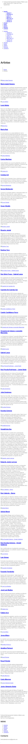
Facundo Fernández (7, 572)
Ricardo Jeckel (6, 230)
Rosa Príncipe (5, 661)
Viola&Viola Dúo (6, 429)
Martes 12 (9, 17)
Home (5, 69)
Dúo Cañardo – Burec (8, 493)
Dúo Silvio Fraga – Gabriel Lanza (12, 274)
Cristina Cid (5, 175)
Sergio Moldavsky (7, 189)
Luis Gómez (5, 557)
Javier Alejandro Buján (8, 686)
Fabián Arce (5, 613)
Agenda (5, 11)
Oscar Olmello (5, 206)
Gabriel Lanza (5, 353)
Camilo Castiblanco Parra (9, 312)
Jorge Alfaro (5, 635)
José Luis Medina (7, 590)
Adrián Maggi (5, 512)
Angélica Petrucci (7, 648)
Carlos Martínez (6, 159)
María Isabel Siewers (8, 84)
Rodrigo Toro (5, 250)
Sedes (5, 24)
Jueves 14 (9, 20)
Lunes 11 (9, 15)
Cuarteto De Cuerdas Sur (9, 290)
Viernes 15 (9, 21)
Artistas (5, 23)
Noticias (6, 27)
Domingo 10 (10, 14)
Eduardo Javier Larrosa (9, 462)
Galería (5, 25)
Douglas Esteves (6, 411)
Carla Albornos (6, 679)
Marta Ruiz (4, 129)
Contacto (6, 28)
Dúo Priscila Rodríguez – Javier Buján (13, 369)
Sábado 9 (9, 13)
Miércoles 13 (10, 18)
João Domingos (6, 392)
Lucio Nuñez (5, 105)
